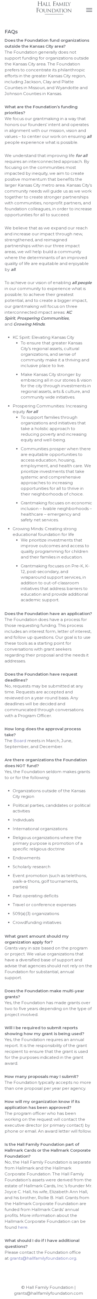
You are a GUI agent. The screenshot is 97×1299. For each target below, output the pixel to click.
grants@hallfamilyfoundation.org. (43, 1258)
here (22, 1227)
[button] (89, 9)
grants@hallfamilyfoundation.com (48, 1293)
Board (19, 740)
